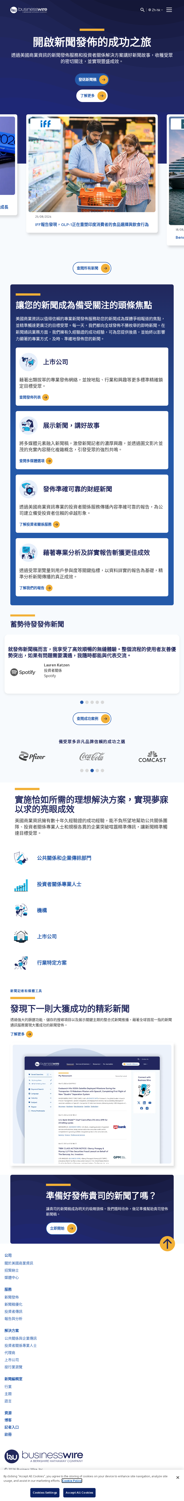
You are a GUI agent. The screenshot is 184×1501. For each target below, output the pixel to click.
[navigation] (169, 9)
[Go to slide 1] (81, 702)
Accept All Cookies (79, 1492)
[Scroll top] (167, 1243)
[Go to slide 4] (97, 702)
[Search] (142, 10)
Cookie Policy (72, 1480)
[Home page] (28, 10)
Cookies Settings (45, 1492)
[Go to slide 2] (87, 702)
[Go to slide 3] (92, 702)
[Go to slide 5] (102, 702)
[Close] (177, 1477)
